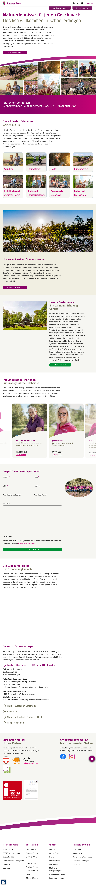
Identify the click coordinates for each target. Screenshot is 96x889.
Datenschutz (77, 853)
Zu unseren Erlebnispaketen (15, 287)
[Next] (92, 75)
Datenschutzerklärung (26, 543)
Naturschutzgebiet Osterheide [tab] (21, 706)
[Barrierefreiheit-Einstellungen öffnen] (92, 759)
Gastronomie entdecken (60, 365)
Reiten (51, 857)
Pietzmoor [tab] (12, 712)
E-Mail (5, 485)
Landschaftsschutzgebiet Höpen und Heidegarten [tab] (31, 665)
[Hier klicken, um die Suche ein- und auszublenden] (74, 3)
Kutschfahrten (54, 861)
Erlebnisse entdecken (14, 52)
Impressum (77, 850)
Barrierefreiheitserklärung (82, 857)
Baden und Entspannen (57, 878)
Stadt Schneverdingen (81, 861)
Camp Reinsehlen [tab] (15, 723)
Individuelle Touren (56, 864)
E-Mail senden (21, 455)
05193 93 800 (8, 857)
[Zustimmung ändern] (3, 882)
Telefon (37, 485)
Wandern (52, 850)
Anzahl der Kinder (40, 495)
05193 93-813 (21, 452)
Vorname (6, 476)
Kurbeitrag (76, 864)
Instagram (6, 868)
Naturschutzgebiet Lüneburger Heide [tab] (25, 717)
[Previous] (3, 75)
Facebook (6, 864)
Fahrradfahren (54, 853)
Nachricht (6, 503)
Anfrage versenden (32, 549)
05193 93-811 (57, 452)
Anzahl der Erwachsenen (12, 495)
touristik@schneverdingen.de (13, 861)
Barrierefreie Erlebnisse (57, 874)
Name (36, 476)
